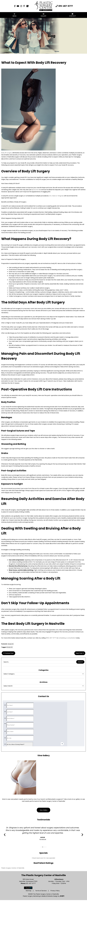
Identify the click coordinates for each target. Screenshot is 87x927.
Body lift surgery (6, 153)
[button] (4, 834)
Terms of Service (41, 891)
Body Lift (10, 644)
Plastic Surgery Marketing (31, 896)
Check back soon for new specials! (43, 858)
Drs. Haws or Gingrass (56, 196)
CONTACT (72, 16)
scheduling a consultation (66, 638)
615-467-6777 (65, 6)
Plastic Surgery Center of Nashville (12, 868)
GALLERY (43, 16)
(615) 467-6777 (51, 638)
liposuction (35, 190)
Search (80, 662)
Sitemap (28, 891)
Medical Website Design (50, 896)
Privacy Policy (55, 891)
